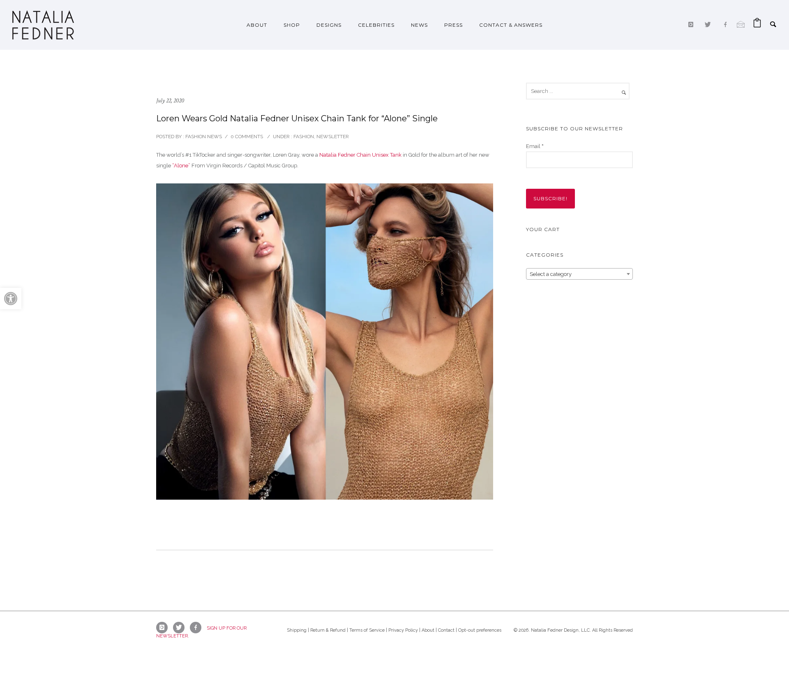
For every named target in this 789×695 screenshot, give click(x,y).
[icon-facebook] (727, 24)
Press (453, 25)
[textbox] (579, 274)
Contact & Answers (510, 25)
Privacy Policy (403, 630)
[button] (10, 298)
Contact (446, 630)
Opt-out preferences (479, 630)
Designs (328, 25)
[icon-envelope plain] (741, 24)
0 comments (247, 136)
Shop (292, 25)
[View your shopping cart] (757, 25)
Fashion (303, 136)
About (257, 25)
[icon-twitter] (710, 24)
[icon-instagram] (693, 24)
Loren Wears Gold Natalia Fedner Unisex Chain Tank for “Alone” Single (297, 118)
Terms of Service (367, 630)
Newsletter (332, 136)
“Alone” (181, 165)
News (419, 25)
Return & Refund (328, 630)
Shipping (297, 630)
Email (535, 146)
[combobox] (579, 274)
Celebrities (376, 25)
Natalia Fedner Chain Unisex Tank (360, 155)
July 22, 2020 (170, 100)
